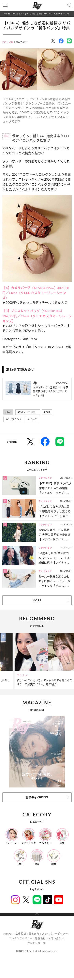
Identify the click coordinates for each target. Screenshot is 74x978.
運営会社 (40, 938)
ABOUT (8, 933)
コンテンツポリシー (21, 938)
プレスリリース (36, 943)
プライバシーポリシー (55, 933)
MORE (37, 600)
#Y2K (47, 412)
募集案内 (34, 933)
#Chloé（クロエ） (28, 412)
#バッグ (32, 419)
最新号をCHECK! (37, 797)
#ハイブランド (14, 419)
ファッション (17, 13)
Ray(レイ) (6, 13)
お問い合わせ (56, 938)
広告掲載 (21, 933)
